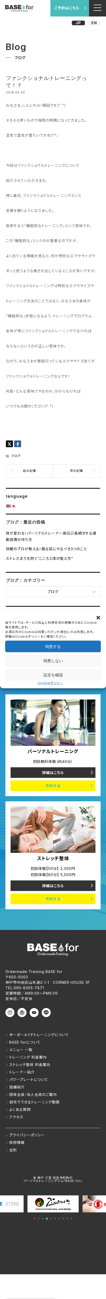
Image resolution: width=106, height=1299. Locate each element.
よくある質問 (20, 1109)
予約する (53, 786)
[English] (8, 506)
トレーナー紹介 (22, 1072)
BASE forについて (25, 1042)
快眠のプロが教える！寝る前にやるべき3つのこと (46, 549)
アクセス (16, 1117)
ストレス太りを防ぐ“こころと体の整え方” (39, 558)
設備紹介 (17, 1087)
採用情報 (17, 1142)
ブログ (16, 456)
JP (78, 23)
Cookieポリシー (50, 683)
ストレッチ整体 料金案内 (29, 1064)
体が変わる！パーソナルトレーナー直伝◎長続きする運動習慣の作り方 (51, 536)
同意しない (53, 660)
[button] (98, 617)
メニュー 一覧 (20, 1049)
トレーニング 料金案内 (28, 1057)
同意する (53, 646)
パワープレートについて (28, 1079)
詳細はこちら (53, 772)
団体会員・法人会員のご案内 (33, 1094)
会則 (13, 1150)
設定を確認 (53, 674)
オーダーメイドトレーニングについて (39, 1034)
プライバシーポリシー (27, 1135)
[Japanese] (13, 506)
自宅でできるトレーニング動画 (34, 1102)
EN (94, 23)
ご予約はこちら (66, 8)
